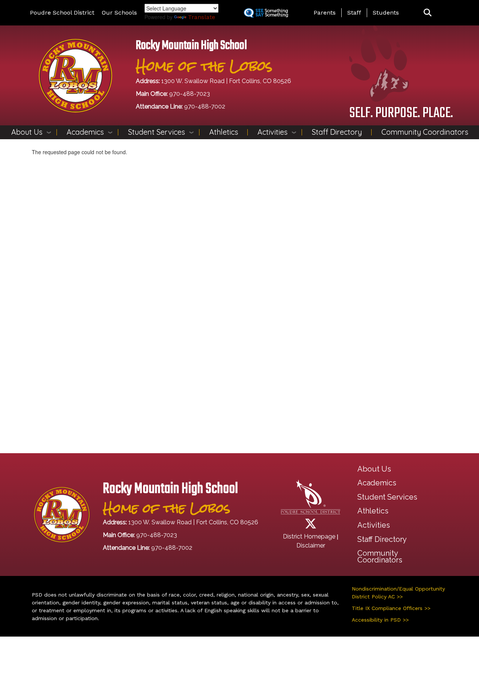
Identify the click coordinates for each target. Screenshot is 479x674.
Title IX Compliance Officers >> (391, 608)
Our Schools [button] (119, 12)
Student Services (156, 132)
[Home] (75, 75)
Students (386, 12)
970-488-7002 (204, 106)
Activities (272, 132)
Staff (354, 12)
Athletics (223, 132)
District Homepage (309, 536)
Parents (325, 12)
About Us (26, 132)
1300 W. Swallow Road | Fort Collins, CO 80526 (226, 81)
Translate (201, 17)
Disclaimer (310, 545)
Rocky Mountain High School (191, 45)
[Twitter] (311, 526)
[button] (427, 13)
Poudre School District (62, 12)
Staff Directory (337, 132)
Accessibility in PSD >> (380, 620)
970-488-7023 (189, 93)
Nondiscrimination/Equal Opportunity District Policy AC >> (398, 593)
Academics (85, 132)
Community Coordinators (424, 132)
